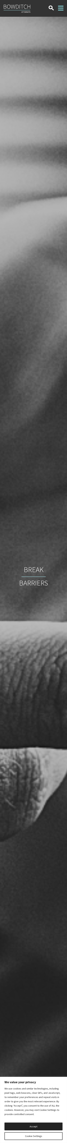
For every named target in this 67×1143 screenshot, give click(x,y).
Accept (33, 1126)
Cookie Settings (33, 1136)
